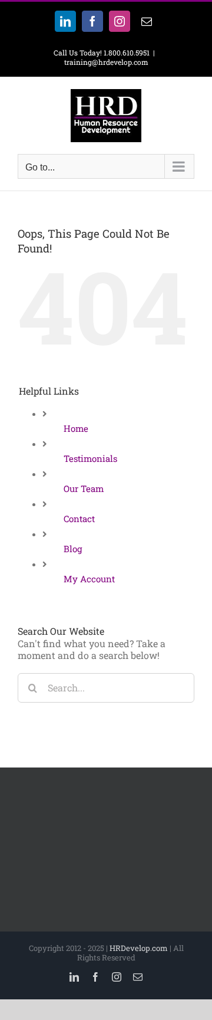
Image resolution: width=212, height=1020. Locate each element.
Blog (73, 549)
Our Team (84, 488)
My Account (89, 579)
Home (76, 428)
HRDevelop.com (139, 948)
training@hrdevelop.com (106, 62)
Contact (79, 518)
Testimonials (90, 458)
